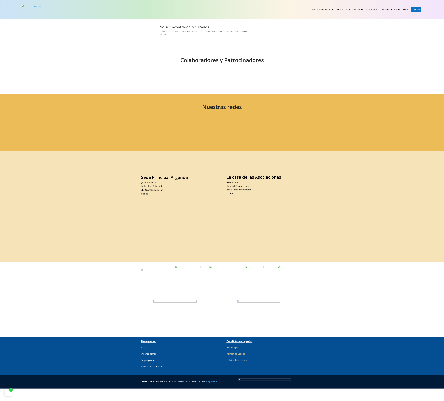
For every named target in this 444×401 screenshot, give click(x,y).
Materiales (385, 9)
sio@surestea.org (277, 128)
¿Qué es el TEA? (341, 9)
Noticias (397, 9)
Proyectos (373, 9)
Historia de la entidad (152, 366)
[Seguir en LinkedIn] (204, 128)
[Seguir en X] (155, 128)
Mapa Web (211, 381)
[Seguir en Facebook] (171, 128)
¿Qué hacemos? (358, 9)
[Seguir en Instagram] (187, 128)
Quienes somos (148, 353)
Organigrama (147, 360)
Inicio (313, 9)
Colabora (416, 9)
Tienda (405, 9)
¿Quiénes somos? (323, 9)
